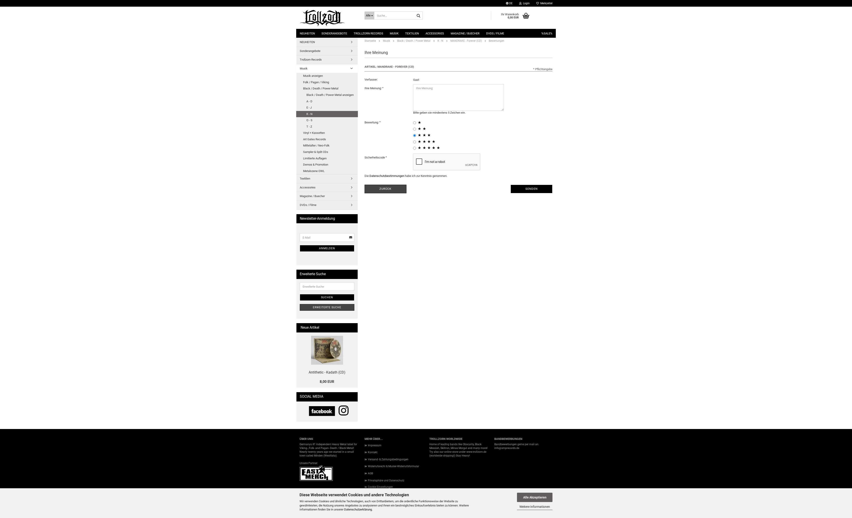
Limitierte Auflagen (315, 158)
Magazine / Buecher (465, 33)
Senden (531, 188)
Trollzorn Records (368, 33)
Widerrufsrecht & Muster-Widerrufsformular (393, 466)
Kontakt (372, 452)
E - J (309, 107)
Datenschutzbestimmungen (386, 176)
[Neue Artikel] (352, 327)
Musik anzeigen (313, 75)
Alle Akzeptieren (534, 497)
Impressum (374, 445)
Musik (394, 33)
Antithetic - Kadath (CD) (327, 372)
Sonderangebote (334, 33)
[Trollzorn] (329, 18)
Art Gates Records (314, 139)
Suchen (327, 297)
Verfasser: (371, 79)
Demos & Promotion (315, 164)
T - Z (309, 126)
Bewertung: (372, 122)
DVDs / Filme (495, 33)
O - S (309, 120)
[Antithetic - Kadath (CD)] (327, 350)
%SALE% (546, 33)
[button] (509, 3)
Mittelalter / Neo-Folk (316, 145)
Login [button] (526, 3)
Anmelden (327, 248)
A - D (309, 101)
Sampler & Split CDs (315, 152)
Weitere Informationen (534, 506)
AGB (370, 473)
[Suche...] (418, 16)
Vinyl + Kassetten (314, 132)
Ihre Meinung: (373, 88)
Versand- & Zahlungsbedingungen (388, 459)
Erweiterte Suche (327, 307)
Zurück (385, 188)
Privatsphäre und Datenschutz (386, 480)
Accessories (435, 33)
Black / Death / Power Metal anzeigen (330, 95)
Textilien (412, 33)
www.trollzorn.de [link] (476, 451)
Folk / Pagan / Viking (316, 82)
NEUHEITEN (307, 33)
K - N (309, 114)
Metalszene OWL (314, 171)
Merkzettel (545, 3)
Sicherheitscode (375, 157)
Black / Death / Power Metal (320, 88)
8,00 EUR (327, 382)
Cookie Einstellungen (380, 486)
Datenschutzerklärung (358, 509)
